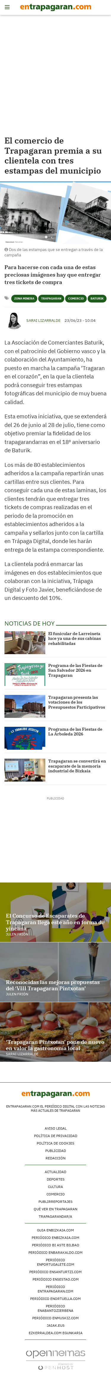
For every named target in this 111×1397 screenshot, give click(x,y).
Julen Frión (17, 934)
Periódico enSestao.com (56, 1279)
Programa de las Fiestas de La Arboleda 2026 (75, 731)
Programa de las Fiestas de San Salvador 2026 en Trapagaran (75, 670)
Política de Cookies (55, 1143)
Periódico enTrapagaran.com (55, 1288)
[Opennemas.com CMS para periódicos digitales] (55, 1359)
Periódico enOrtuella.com (55, 1298)
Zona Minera (24, 298)
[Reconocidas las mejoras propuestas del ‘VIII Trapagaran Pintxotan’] (55, 972)
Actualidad (55, 1172)
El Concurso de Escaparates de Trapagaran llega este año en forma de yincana (55, 922)
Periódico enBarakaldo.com (55, 1252)
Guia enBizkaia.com (55, 1230)
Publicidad (55, 1150)
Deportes (56, 1179)
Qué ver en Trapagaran (55, 1209)
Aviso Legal (56, 1128)
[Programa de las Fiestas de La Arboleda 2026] (24, 738)
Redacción (55, 1158)
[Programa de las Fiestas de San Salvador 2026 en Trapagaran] (24, 674)
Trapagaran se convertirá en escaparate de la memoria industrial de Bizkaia (77, 766)
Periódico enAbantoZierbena (55, 1308)
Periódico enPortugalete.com (55, 1262)
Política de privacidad (55, 1135)
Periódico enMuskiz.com (55, 1318)
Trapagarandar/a (55, 1216)
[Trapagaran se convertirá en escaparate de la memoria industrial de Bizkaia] (24, 770)
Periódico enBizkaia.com (55, 1237)
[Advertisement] (55, 76)
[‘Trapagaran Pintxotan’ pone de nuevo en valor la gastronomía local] (55, 1032)
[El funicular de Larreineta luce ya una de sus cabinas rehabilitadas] (24, 642)
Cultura (55, 1186)
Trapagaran (51, 298)
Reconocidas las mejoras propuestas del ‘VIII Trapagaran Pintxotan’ (53, 985)
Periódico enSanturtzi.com (55, 1272)
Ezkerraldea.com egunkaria (56, 1333)
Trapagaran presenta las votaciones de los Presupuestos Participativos (76, 702)
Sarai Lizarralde (43, 320)
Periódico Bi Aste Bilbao (55, 1245)
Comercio (76, 298)
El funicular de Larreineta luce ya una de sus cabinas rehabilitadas (74, 638)
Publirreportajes (55, 1201)
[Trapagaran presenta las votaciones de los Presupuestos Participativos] (24, 706)
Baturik (97, 298)
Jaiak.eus (56, 1325)
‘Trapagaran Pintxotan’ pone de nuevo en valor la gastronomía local (55, 1045)
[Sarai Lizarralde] (13, 319)
